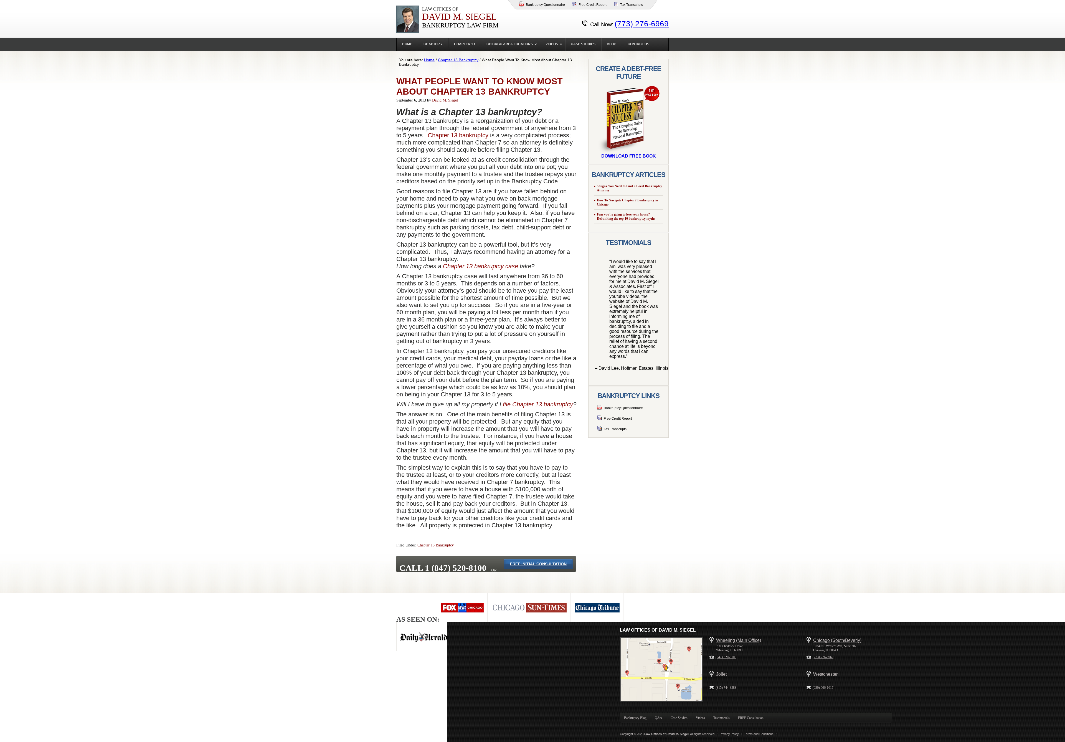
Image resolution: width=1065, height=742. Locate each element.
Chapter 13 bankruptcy (458, 135)
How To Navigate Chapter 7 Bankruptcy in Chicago (627, 202)
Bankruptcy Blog (635, 718)
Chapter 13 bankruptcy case (480, 266)
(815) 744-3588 (726, 688)
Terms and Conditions (759, 734)
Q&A (658, 718)
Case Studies (679, 718)
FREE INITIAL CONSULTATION (538, 564)
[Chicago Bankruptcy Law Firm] (661, 669)
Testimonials (721, 718)
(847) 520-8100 (726, 657)
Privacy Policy (729, 734)
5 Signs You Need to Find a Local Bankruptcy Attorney (629, 188)
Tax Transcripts (631, 5)
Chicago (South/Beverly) (837, 640)
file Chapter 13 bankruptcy (538, 404)
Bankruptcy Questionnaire (545, 5)
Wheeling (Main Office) (738, 640)
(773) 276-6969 (642, 23)
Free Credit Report (593, 5)
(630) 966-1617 (823, 688)
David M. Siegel (445, 100)
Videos (700, 718)
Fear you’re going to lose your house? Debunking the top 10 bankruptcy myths (626, 216)
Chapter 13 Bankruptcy (435, 545)
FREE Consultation (751, 718)
